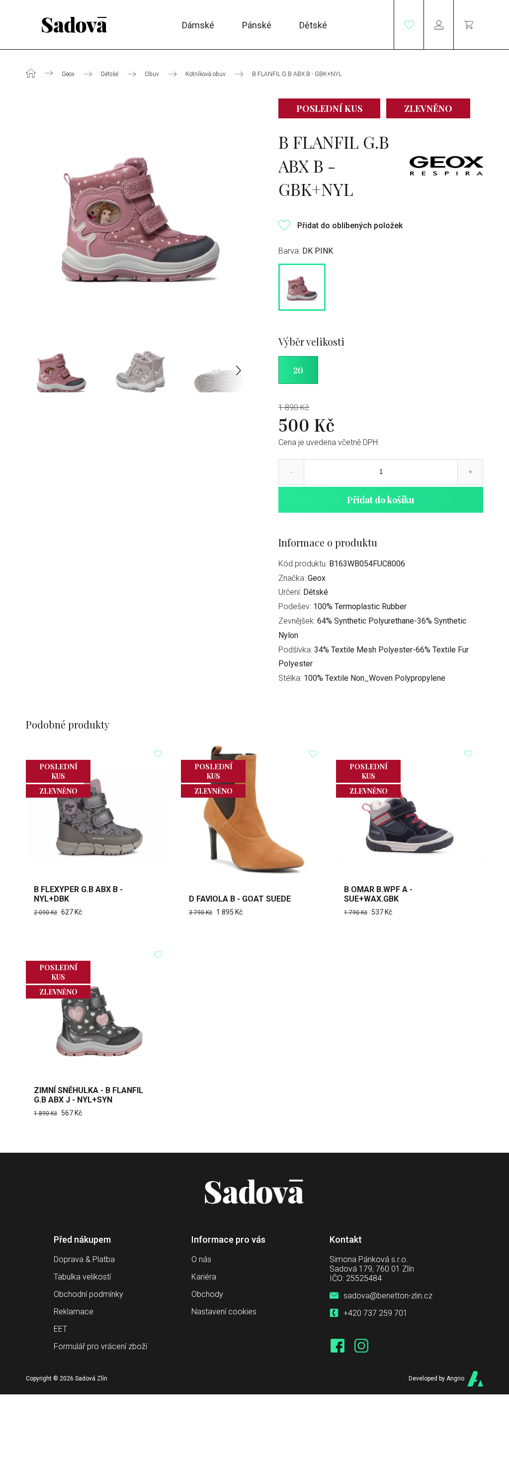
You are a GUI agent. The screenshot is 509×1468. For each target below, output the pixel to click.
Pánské (256, 24)
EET (60, 1329)
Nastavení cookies (223, 1311)
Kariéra (203, 1277)
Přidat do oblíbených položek (350, 225)
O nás (201, 1259)
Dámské (198, 24)
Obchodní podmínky (88, 1294)
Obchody (207, 1294)
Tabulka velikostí (82, 1277)
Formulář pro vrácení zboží (100, 1346)
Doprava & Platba (84, 1259)
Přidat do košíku (381, 500)
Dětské (313, 24)
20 (298, 370)
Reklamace (73, 1311)
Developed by (436, 1378)
